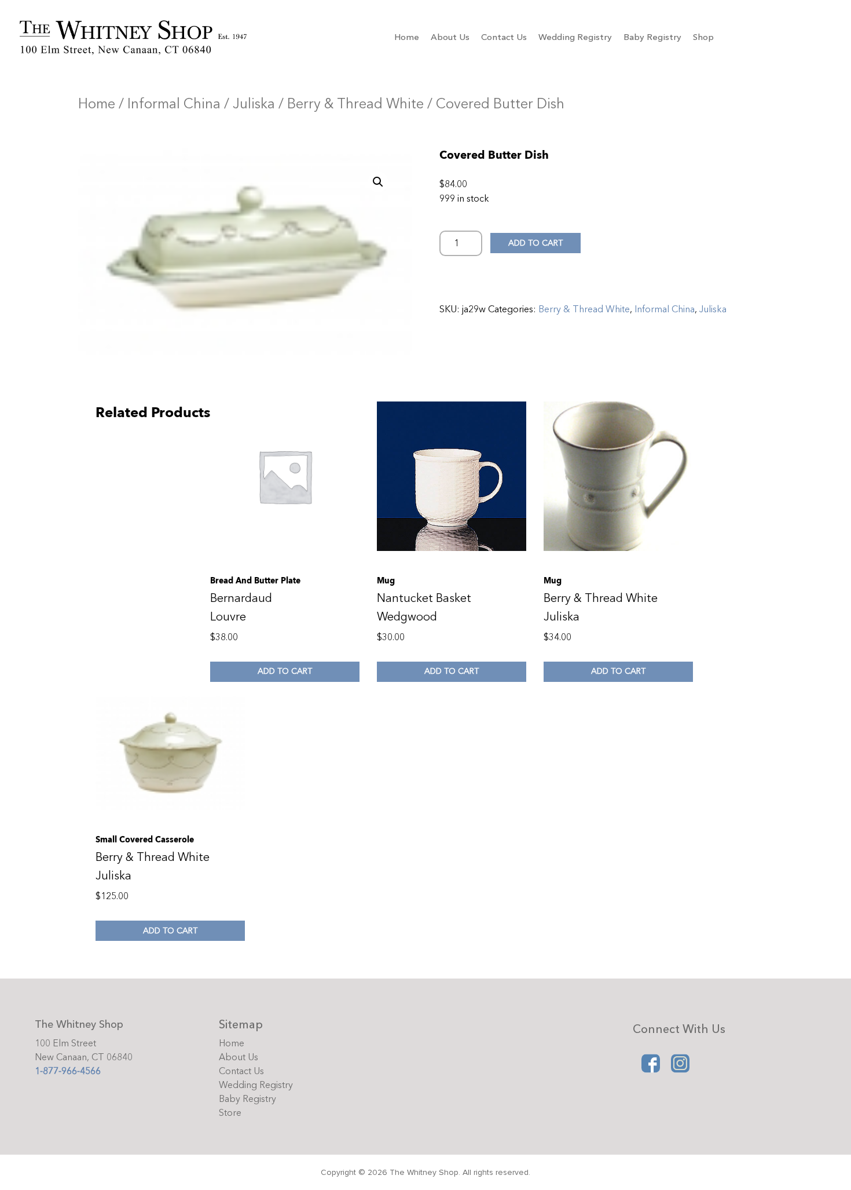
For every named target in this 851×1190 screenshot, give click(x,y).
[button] (378, 181)
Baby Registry (652, 37)
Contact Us (504, 37)
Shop (703, 37)
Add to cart (535, 243)
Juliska (254, 104)
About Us (450, 37)
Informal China (174, 104)
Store (230, 1113)
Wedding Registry (575, 37)
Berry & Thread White (355, 104)
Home (406, 37)
